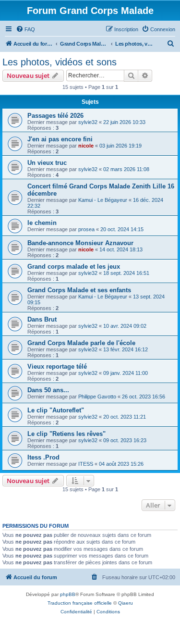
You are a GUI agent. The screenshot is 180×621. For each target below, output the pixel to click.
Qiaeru (125, 603)
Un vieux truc (47, 162)
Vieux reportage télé (57, 366)
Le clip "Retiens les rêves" (66, 433)
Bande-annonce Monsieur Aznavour (80, 243)
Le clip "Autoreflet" (55, 410)
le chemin (42, 222)
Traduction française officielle (80, 603)
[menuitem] (25, 29)
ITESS (85, 464)
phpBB (67, 594)
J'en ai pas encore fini (60, 139)
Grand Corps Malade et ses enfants (79, 290)
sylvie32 (87, 122)
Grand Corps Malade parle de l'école (81, 343)
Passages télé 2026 (55, 115)
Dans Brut (42, 319)
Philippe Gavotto (97, 396)
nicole (86, 146)
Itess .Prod (43, 457)
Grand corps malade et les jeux (73, 266)
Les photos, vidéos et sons (59, 62)
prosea (86, 229)
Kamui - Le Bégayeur (102, 200)
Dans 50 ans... (48, 390)
